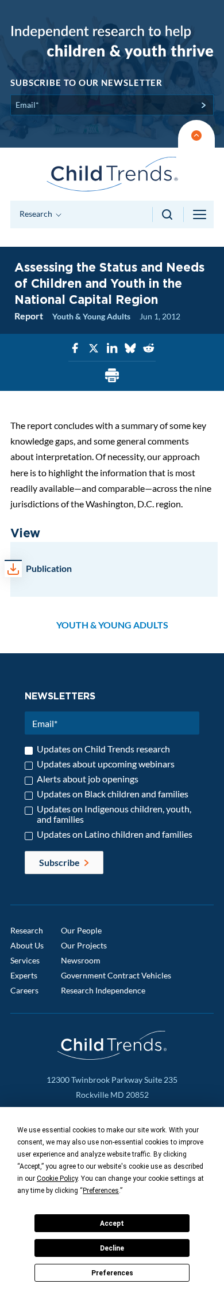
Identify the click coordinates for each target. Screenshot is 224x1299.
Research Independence (103, 990)
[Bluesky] (130, 348)
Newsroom (81, 960)
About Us (27, 945)
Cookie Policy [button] (57, 1178)
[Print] (112, 376)
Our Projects (84, 945)
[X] (94, 348)
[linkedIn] (112, 348)
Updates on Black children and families (112, 794)
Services (25, 960)
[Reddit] (149, 348)
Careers (24, 990)
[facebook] (75, 348)
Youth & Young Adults (91, 316)
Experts (23, 975)
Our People (81, 930)
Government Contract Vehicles (116, 975)
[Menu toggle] (200, 214)
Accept (112, 1223)
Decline (112, 1248)
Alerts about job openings (87, 779)
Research (26, 930)
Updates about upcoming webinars (106, 764)
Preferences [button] (101, 1191)
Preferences (112, 1273)
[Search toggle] (168, 214)
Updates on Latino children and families (114, 834)
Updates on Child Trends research (103, 749)
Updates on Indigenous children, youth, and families (114, 814)
